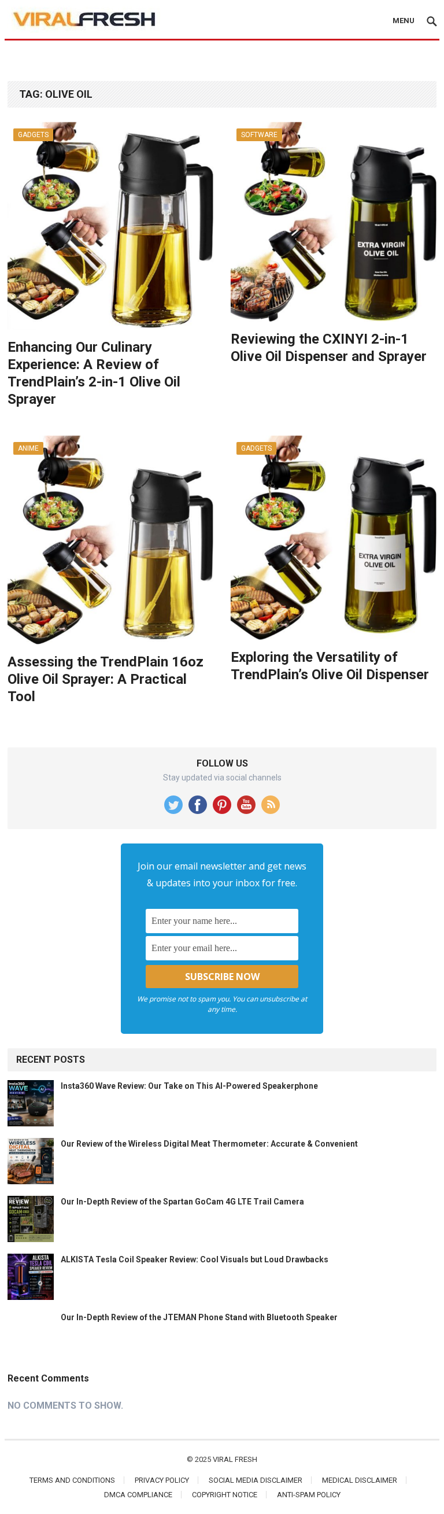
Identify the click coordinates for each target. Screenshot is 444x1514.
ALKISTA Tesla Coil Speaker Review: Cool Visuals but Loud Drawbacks (194, 1259)
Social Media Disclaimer (255, 1480)
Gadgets (33, 135)
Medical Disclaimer (359, 1480)
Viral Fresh (235, 1459)
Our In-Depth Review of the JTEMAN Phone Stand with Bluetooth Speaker (199, 1317)
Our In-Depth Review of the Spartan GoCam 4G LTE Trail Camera (182, 1201)
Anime (28, 448)
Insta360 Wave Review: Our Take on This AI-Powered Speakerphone (189, 1086)
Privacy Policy (162, 1480)
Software (259, 135)
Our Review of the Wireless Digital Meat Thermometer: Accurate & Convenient (209, 1143)
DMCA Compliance (138, 1494)
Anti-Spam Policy (309, 1494)
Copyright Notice (224, 1494)
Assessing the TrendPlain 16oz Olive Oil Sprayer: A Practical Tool (106, 679)
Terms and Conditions (72, 1480)
